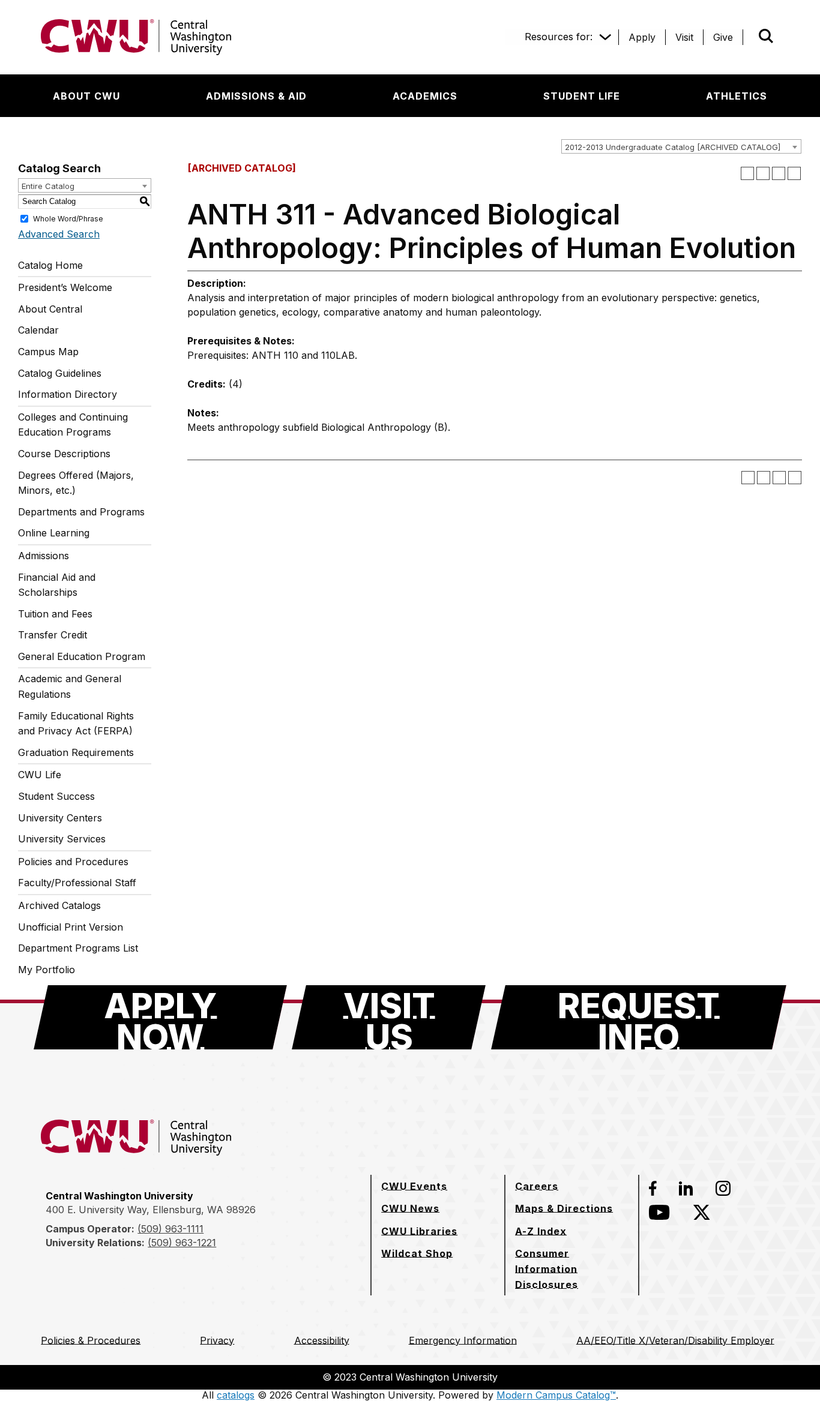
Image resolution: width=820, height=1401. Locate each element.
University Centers (60, 818)
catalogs (236, 1395)
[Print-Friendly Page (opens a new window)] (778, 173)
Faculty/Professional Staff (77, 883)
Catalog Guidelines (59, 373)
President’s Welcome (65, 287)
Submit (749, 37)
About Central (50, 309)
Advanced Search (59, 234)
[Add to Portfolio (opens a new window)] (747, 173)
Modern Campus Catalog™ (556, 1395)
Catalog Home (50, 265)
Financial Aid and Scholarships (56, 585)
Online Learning (53, 533)
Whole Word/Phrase (68, 218)
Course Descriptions (64, 454)
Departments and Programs (81, 512)
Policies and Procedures (73, 862)
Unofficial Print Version (70, 927)
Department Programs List (78, 948)
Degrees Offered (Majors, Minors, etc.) (76, 483)
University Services (62, 839)
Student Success (56, 796)
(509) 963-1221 (182, 1243)
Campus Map (48, 352)
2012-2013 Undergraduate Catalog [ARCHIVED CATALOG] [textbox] (672, 147)
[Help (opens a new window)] (794, 173)
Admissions (43, 556)
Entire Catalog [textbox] (48, 186)
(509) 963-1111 (170, 1229)
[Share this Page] (763, 173)
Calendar (38, 330)
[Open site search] (766, 36)
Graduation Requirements (76, 752)
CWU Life (39, 775)
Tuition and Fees (55, 614)
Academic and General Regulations (69, 686)
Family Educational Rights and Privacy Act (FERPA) (76, 723)
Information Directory (67, 394)
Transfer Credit (52, 635)
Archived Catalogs (59, 905)
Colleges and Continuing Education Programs (73, 425)
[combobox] (681, 146)
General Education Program (81, 656)
